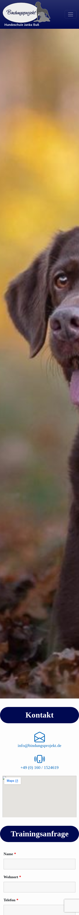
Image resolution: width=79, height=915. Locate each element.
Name (10, 854)
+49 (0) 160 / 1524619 (39, 767)
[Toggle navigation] (70, 14)
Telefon (11, 900)
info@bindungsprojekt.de (39, 745)
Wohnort (12, 877)
